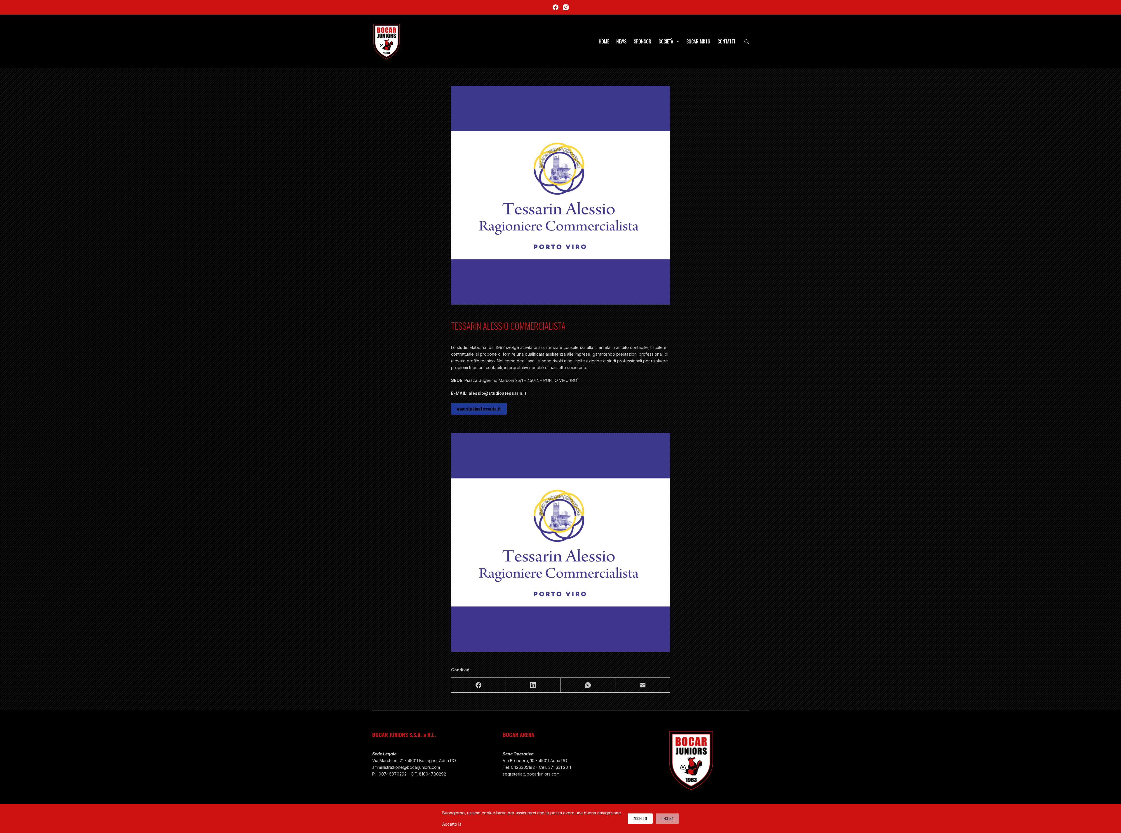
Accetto (640, 818)
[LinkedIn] (533, 685)
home (604, 41)
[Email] (642, 685)
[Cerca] (746, 41)
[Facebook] (555, 7)
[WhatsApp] (588, 685)
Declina (667, 818)
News (621, 41)
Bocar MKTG (698, 41)
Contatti (726, 41)
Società (666, 41)
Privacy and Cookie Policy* (489, 824)
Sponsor (642, 41)
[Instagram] (566, 7)
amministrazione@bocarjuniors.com (406, 767)
